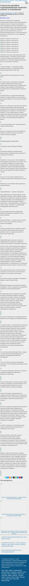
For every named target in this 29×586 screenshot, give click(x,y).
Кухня (3, 570)
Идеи (24, 572)
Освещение (14, 572)
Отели (19, 573)
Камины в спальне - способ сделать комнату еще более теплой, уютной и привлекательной (13, 544)
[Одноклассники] (10, 477)
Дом (23, 573)
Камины (10, 575)
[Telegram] (12, 477)
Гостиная (3, 573)
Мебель (11, 570)
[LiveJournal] (22, 477)
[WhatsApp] (16, 477)
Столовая (20, 575)
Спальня (8, 577)
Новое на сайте (5, 580)
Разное (3, 577)
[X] (14, 477)
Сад (2, 578)
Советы (9, 573)
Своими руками (18, 570)
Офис (6, 570)
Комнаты (15, 575)
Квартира (20, 572)
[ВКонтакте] (8, 477)
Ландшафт (4, 575)
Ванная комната (5, 572)
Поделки (6, 578)
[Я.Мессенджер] (6, 477)
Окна (10, 578)
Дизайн (17, 577)
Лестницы (22, 577)
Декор (12, 577)
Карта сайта (16, 578)
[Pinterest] (20, 477)
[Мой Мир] (18, 477)
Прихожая (14, 573)
